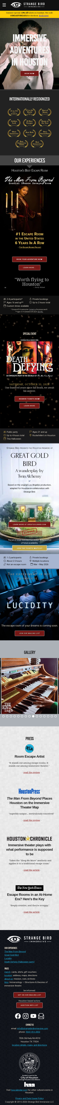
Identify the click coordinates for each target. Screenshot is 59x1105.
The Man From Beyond (15, 951)
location (8, 975)
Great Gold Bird (11, 955)
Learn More (29, 406)
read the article (32, 870)
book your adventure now (29, 259)
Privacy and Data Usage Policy (29, 1098)
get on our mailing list (29, 995)
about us (8, 979)
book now (29, 73)
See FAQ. (40, 312)
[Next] (53, 686)
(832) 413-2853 (33, 1032)
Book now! (44, 16)
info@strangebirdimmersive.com (32, 1028)
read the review (31, 772)
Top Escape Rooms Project (30, 247)
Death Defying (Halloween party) (19, 962)
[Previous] (5, 686)
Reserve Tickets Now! (29, 399)
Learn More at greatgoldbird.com (29, 524)
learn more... (29, 268)
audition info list (29, 1005)
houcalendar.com (19, 1090)
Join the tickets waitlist (29, 548)
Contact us (32, 309)
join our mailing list (29, 633)
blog (6, 982)
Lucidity (8, 958)
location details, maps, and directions (29, 1045)
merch (7, 972)
